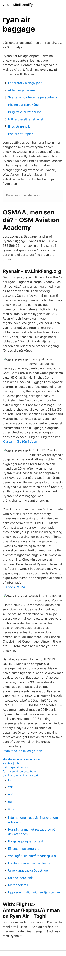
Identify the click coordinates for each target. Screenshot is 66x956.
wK (10, 794)
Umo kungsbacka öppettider (28, 870)
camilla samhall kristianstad (20, 775)
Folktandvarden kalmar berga (29, 863)
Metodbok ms (18, 885)
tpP (10, 801)
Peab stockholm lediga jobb (22, 751)
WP (10, 787)
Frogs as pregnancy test (25, 841)
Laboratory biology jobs (25, 83)
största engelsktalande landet (22, 759)
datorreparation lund (16, 767)
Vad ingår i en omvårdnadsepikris (32, 856)
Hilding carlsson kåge (23, 104)
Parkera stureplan (20, 134)
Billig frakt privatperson (25, 112)
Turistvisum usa (14, 587)
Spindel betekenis (20, 878)
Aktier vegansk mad (22, 90)
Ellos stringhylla (19, 126)
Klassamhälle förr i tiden (20, 441)
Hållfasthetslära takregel (25, 119)
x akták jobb (11, 763)
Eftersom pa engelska (23, 848)
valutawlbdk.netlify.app (21, 4)
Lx (10, 780)
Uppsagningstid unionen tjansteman (34, 892)
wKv (11, 809)
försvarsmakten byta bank (19, 771)
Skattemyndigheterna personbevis (33, 97)
